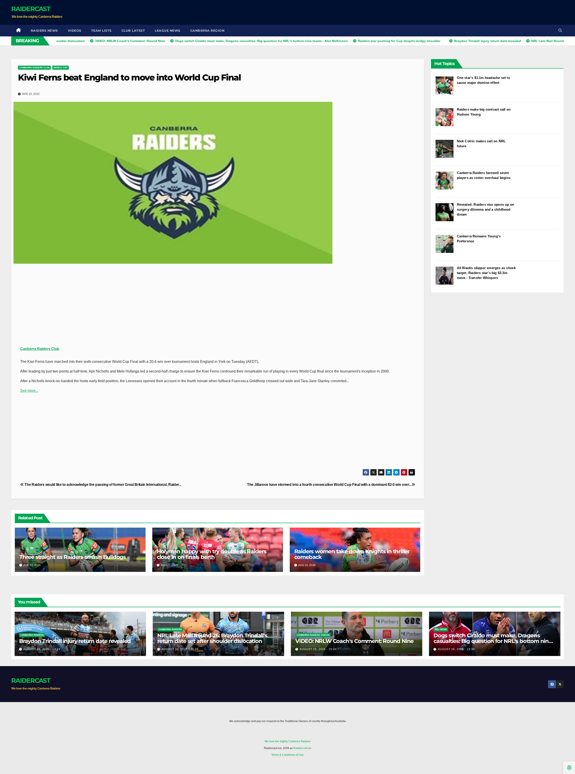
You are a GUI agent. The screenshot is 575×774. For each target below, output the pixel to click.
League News (167, 31)
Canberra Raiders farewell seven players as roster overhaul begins (484, 175)
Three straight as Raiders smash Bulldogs (72, 557)
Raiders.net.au (302, 748)
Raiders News (44, 31)
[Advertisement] (482, 12)
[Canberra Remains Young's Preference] (446, 246)
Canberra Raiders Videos (313, 635)
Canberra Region (207, 31)
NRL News (441, 629)
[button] (560, 30)
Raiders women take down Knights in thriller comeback (351, 554)
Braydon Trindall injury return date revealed (75, 641)
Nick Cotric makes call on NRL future (481, 143)
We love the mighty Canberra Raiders (287, 741)
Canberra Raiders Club (34, 67)
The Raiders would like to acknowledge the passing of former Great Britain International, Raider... (102, 484)
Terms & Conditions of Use (287, 754)
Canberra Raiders (32, 635)
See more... (29, 391)
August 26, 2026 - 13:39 (456, 649)
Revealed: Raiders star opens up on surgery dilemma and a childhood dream (485, 209)
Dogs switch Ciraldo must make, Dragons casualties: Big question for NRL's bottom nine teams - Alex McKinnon (492, 641)
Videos (74, 31)
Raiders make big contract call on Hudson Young (484, 111)
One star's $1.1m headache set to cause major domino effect (483, 80)
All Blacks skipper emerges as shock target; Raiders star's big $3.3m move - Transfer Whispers (486, 273)
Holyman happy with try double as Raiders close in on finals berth (211, 554)
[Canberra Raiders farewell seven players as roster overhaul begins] (446, 182)
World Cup (60, 67)
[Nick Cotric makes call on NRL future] (446, 151)
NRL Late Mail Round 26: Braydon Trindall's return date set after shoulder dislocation (212, 638)
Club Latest (133, 31)
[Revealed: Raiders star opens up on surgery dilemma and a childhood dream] (446, 214)
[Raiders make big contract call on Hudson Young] (446, 119)
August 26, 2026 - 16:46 (180, 649)
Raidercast (30, 9)
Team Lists (101, 31)
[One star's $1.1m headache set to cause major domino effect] (446, 87)
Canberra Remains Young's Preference (479, 238)
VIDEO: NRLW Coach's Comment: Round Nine (354, 641)
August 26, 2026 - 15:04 (318, 649)
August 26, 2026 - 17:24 (41, 649)
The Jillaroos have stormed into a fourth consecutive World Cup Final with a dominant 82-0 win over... (329, 484)
